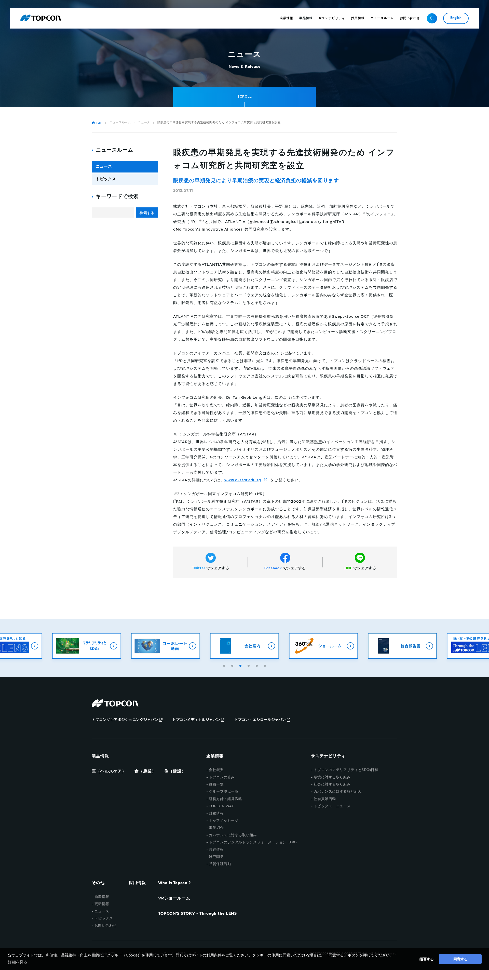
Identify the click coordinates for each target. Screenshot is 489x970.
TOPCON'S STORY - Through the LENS (197, 914)
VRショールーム (174, 898)
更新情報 (101, 904)
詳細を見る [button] (17, 962)
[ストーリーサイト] (403, 646)
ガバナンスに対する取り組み (233, 835)
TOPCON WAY (221, 806)
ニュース (144, 122)
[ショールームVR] (245, 646)
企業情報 (215, 756)
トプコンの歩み (222, 777)
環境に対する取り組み (332, 777)
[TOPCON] (40, 18)
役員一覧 (216, 785)
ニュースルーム (120, 122)
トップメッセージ (223, 821)
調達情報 (216, 850)
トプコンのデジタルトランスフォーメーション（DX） (254, 842)
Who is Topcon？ (175, 883)
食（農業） (145, 771)
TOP (99, 123)
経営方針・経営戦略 (225, 799)
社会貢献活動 (325, 799)
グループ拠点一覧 (223, 792)
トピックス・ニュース (332, 806)
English (455, 18)
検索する (147, 213)
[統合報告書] (324, 646)
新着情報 (101, 897)
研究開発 (216, 857)
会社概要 (216, 770)
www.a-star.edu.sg (242, 480)
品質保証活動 (220, 864)
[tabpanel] (166, 646)
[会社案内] (166, 646)
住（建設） (175, 771)
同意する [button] (460, 959)
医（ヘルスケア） (109, 771)
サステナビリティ (328, 756)
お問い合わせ (105, 926)
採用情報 (137, 883)
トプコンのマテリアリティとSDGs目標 (346, 770)
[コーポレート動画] (87, 646)
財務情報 (216, 814)
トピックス (106, 179)
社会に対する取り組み (332, 785)
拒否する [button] (426, 959)
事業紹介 (216, 828)
